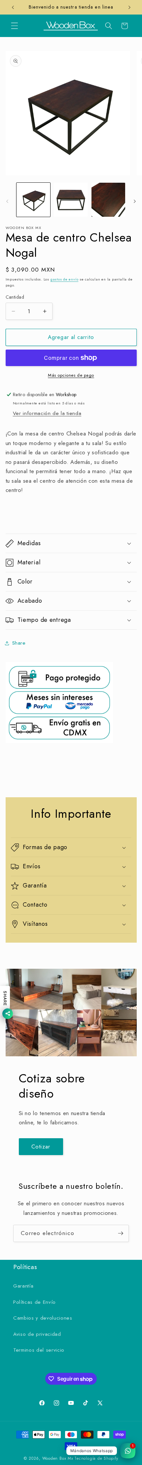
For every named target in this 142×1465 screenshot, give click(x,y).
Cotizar (40, 1146)
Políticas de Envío (34, 1302)
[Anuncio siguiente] (129, 7)
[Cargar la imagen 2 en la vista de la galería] (71, 200)
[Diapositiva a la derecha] (134, 201)
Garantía (23, 1286)
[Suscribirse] (120, 1233)
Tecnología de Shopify (96, 1458)
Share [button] (19, 643)
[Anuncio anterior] (13, 7)
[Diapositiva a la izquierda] (7, 201)
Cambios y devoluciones (42, 1318)
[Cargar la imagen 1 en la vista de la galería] (34, 200)
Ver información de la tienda (47, 413)
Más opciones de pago (71, 375)
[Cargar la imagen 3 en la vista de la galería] (108, 200)
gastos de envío (65, 279)
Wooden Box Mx (57, 1458)
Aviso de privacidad (37, 1334)
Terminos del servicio (38, 1350)
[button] (14, 26)
